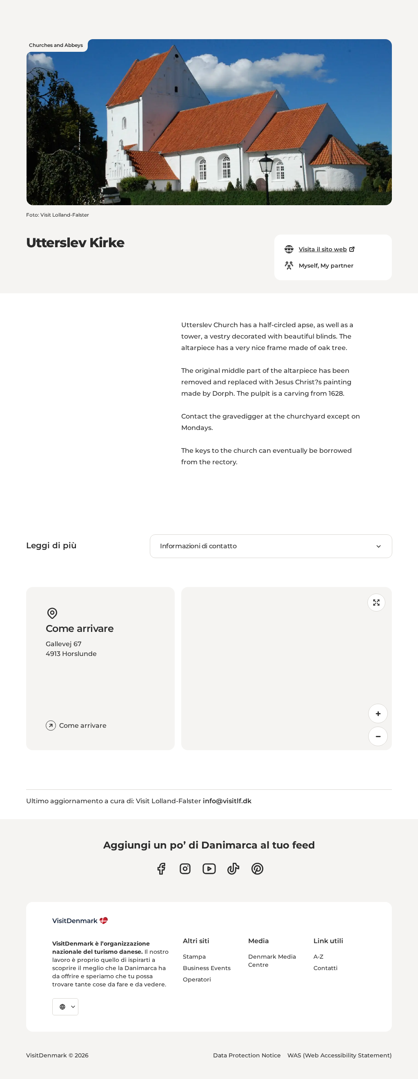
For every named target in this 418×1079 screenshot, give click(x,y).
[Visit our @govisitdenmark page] (233, 869)
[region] (286, 668)
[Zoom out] (378, 736)
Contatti (326, 968)
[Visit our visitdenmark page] (209, 869)
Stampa (194, 956)
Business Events (207, 968)
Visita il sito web (323, 249)
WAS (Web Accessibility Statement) (339, 1055)
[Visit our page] (185, 869)
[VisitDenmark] (80, 921)
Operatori (197, 979)
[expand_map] (376, 603)
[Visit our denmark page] (161, 869)
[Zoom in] (378, 713)
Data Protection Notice (247, 1055)
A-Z (318, 956)
